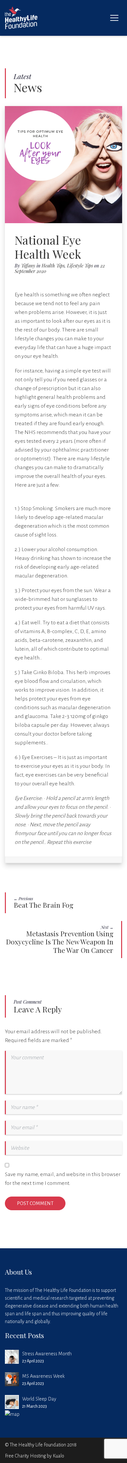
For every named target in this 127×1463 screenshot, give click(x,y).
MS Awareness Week (43, 1376)
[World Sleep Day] (12, 1402)
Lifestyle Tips (80, 266)
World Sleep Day (39, 1399)
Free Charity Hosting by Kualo (34, 1455)
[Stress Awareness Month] (12, 1357)
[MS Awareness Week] (12, 1379)
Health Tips (53, 266)
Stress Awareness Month (47, 1353)
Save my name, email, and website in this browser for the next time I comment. (62, 1179)
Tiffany (28, 266)
